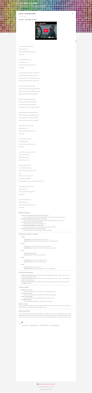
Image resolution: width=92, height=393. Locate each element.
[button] (72, 14)
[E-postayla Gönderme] (22, 322)
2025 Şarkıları (25, 325)
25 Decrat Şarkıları (34, 325)
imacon (44, 386)
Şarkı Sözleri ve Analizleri (28, 3)
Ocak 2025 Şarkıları (55, 325)
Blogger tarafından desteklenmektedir (46, 384)
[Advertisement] (46, 368)
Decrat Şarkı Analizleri (44, 325)
